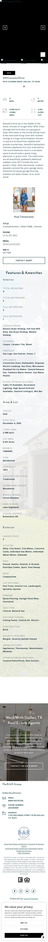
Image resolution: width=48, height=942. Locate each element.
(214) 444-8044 (13, 808)
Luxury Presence (31, 899)
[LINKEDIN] (27, 891)
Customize (24, 929)
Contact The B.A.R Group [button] (24, 766)
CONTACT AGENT (24, 260)
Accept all (24, 935)
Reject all (24, 923)
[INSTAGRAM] (21, 891)
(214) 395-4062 (10, 235)
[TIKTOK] (33, 891)
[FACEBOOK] (14, 891)
